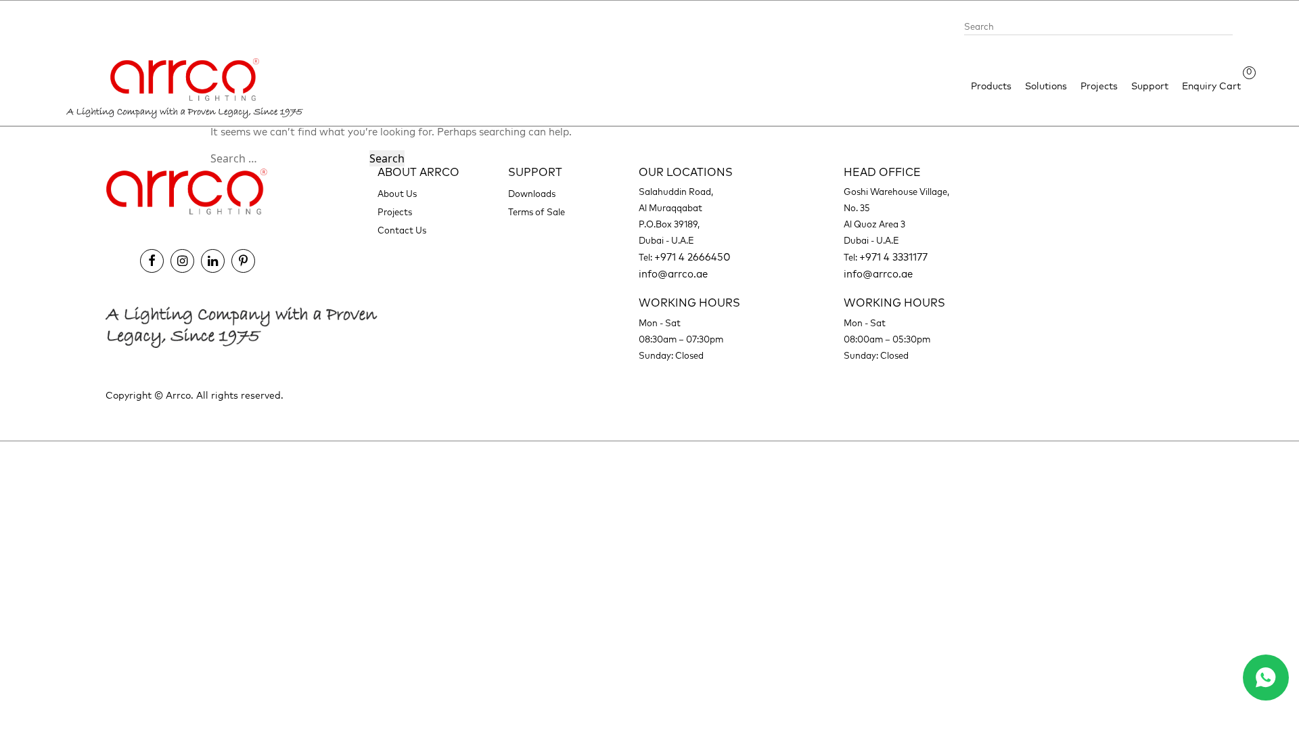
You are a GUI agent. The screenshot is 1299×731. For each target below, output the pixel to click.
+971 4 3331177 (893, 257)
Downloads (531, 194)
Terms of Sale (536, 212)
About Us (397, 194)
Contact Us (402, 231)
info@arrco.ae (673, 274)
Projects (1099, 86)
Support (1149, 86)
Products (991, 86)
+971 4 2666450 (692, 257)
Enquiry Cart (1211, 85)
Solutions (1046, 86)
